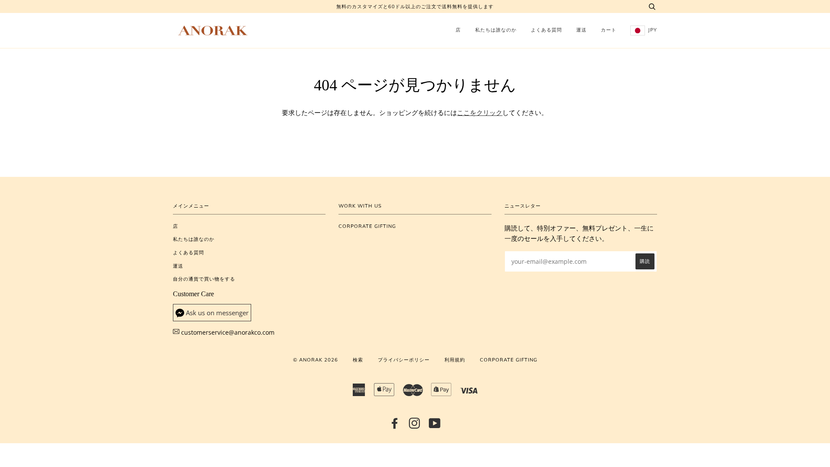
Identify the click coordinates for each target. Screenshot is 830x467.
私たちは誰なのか (496, 30)
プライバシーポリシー (404, 360)
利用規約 (454, 360)
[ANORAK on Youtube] (435, 426)
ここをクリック (479, 112)
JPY (651, 30)
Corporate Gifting (367, 226)
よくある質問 (546, 30)
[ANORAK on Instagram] (415, 426)
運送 (581, 30)
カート (608, 30)
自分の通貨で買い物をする (204, 279)
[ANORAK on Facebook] (395, 426)
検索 (358, 360)
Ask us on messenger (217, 312)
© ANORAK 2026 (315, 360)
